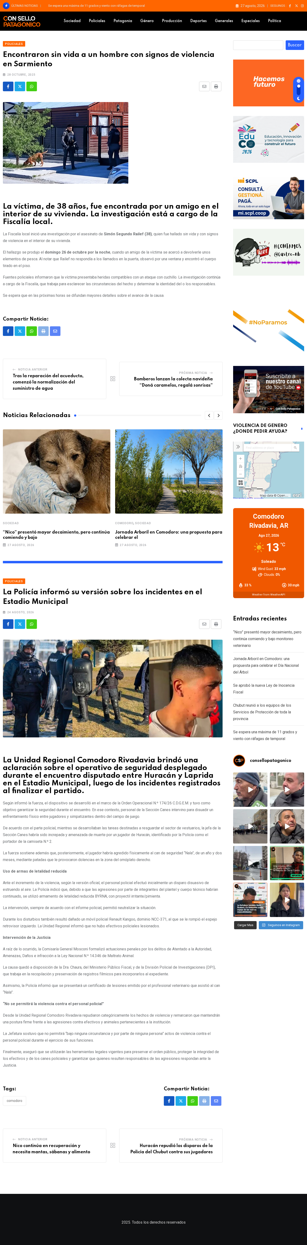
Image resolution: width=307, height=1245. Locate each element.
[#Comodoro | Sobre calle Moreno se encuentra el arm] (250, 863)
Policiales (97, 21)
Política (274, 21)
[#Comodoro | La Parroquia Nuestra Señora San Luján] (287, 900)
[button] (209, 415)
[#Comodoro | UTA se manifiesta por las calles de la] (250, 826)
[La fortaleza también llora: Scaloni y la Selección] (250, 900)
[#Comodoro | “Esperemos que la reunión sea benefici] (287, 789)
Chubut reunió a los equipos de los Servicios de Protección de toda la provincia (262, 712)
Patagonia (122, 21)
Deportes (198, 21)
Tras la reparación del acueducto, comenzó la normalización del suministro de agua (48, 382)
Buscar (295, 45)
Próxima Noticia (193, 373)
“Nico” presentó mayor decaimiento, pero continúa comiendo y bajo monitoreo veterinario (110, 5)
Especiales (250, 21)
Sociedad (72, 21)
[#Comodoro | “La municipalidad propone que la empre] (250, 789)
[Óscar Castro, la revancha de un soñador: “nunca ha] (287, 863)
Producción (172, 21)
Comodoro (124, 523)
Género (147, 21)
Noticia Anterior (32, 369)
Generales (224, 21)
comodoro (14, 1101)
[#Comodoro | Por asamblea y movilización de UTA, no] (287, 826)
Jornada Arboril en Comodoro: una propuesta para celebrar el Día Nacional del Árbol (266, 665)
